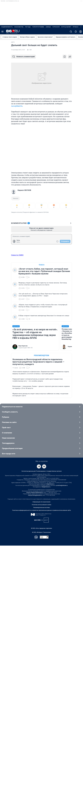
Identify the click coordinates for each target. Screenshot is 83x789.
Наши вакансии (8, 438)
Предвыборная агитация (12, 448)
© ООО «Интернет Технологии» (41, 532)
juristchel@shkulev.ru (62, 485)
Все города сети (8, 454)
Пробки (75, 27)
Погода (28, 27)
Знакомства (18, 27)
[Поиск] (70, 31)
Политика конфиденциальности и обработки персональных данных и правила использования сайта (41, 510)
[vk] (44, 466)
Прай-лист (6, 427)
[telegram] (39, 466)
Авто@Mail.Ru (17, 106)
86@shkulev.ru (50, 484)
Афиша (48, 27)
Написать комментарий (25, 57)
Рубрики (5, 417)
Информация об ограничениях (41, 502)
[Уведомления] (75, 31)
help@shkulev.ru (46, 487)
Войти (18, 242)
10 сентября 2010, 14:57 (18, 50)
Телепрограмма (38, 27)
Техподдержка (8, 443)
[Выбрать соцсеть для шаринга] (70, 57)
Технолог (15, 198)
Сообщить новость (10, 412)
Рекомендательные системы (41, 507)
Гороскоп (56, 27)
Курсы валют (66, 27)
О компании (7, 433)
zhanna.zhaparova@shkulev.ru (34, 492)
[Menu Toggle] (2, 31)
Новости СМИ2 (17, 255)
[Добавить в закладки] (65, 57)
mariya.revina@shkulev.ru (35, 495)
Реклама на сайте (9, 422)
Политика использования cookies (41, 504)
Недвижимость (7, 27)
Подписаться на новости (12, 407)
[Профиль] (80, 31)
